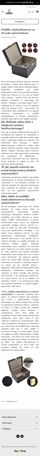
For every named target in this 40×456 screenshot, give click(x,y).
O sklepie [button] (6, 428)
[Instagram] (22, 436)
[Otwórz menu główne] (2, 12)
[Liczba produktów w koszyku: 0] (36, 12)
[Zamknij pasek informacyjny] (38, 3)
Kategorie (20, 21)
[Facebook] (18, 436)
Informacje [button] (7, 422)
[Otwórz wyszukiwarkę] (29, 12)
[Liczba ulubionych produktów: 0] (32, 12)
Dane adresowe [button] (9, 417)
